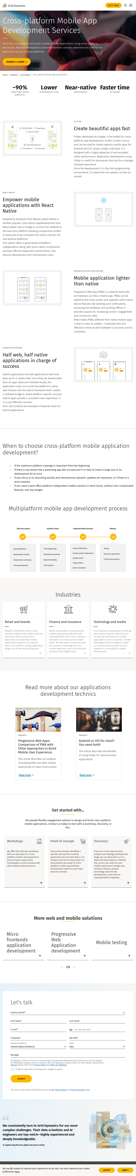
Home (5, 75)
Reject (125, 1170)
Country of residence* (19, 1043)
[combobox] (73, 1030)
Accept (106, 1170)
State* (71, 1043)
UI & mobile (25, 75)
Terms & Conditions (58, 1065)
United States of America (23, 1046)
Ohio (71, 1046)
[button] (61, 967)
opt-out (14, 1065)
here (17, 1171)
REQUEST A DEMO (16, 62)
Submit (21, 1079)
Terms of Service (78, 1090)
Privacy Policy (40, 1065)
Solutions (14, 75)
